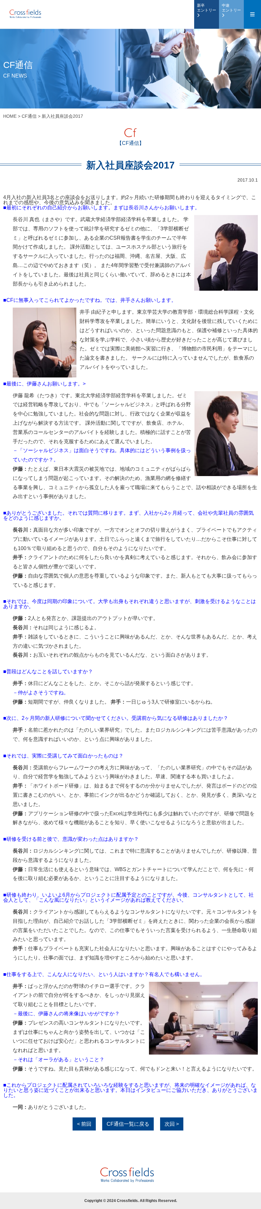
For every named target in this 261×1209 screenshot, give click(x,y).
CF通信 (29, 116)
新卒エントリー (206, 7)
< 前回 (84, 1124)
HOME (10, 116)
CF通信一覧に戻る (128, 1124)
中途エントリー (231, 7)
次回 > (172, 1124)
